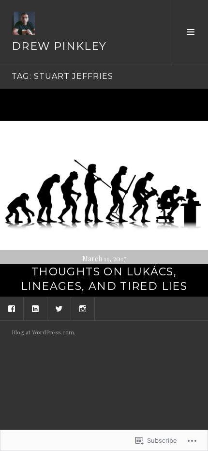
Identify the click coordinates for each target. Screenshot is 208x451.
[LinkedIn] (35, 308)
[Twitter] (59, 308)
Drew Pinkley (59, 46)
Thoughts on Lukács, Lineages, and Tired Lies (104, 279)
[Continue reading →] (104, 193)
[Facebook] (11, 308)
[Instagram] (82, 308)
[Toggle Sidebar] (190, 32)
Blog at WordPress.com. (43, 332)
